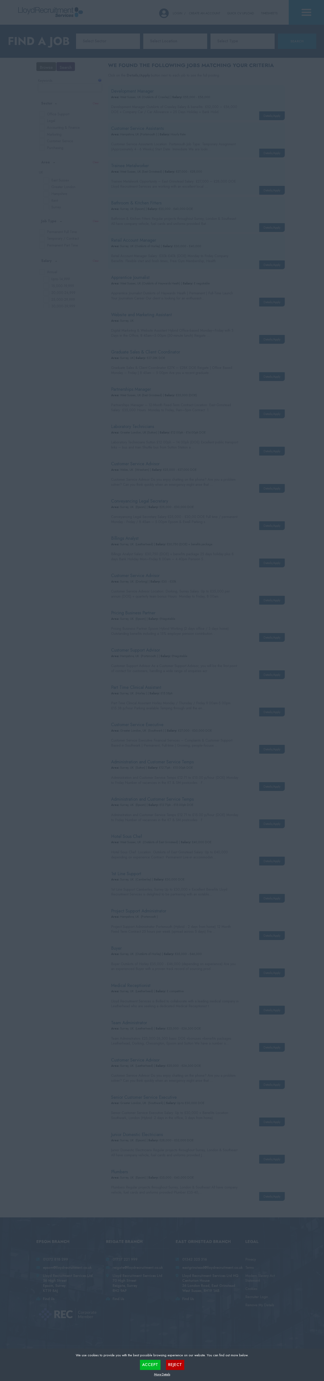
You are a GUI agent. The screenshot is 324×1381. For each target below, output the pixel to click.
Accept (150, 1365)
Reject (175, 1365)
